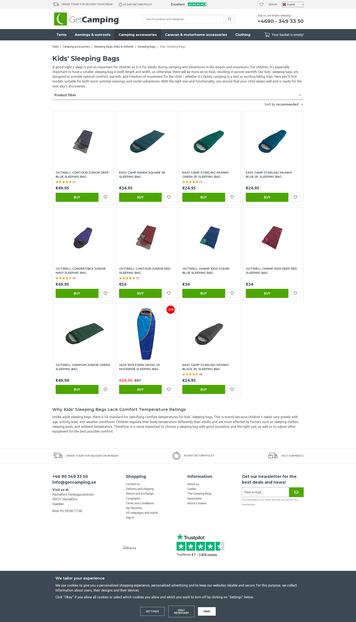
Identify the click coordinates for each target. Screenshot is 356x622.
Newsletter (194, 498)
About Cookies (197, 503)
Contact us (133, 484)
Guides (191, 488)
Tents (61, 35)
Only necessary (181, 611)
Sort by (270, 104)
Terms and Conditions (140, 503)
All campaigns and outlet (142, 512)
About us (193, 484)
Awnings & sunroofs (92, 35)
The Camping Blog (199, 493)
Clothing (243, 35)
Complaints (133, 498)
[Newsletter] (296, 492)
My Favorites (134, 508)
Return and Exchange (140, 493)
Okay (206, 611)
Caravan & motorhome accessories (196, 35)
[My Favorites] (261, 4)
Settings (152, 611)
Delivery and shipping (140, 488)
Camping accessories (138, 35)
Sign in (272, 4)
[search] (229, 19)
